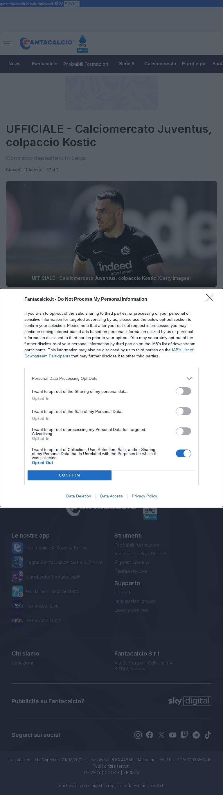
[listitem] (111, 378)
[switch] (183, 391)
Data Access (111, 496)
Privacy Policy (144, 496)
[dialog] (111, 397)
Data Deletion (78, 496)
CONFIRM (69, 475)
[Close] (211, 299)
